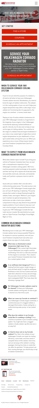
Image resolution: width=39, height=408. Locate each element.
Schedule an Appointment (19, 44)
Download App (12, 375)
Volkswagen (8, 380)
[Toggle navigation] (36, 3)
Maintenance (26, 380)
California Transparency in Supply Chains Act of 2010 (13, 389)
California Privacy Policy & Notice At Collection (12, 391)
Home (2, 380)
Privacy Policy (19, 384)
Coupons (19, 38)
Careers (3, 387)
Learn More (11, 363)
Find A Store (19, 31)
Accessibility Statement (12, 387)
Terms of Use (11, 384)
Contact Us (27, 384)
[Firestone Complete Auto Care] (8, 3)
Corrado (15, 380)
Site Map (3, 384)
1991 (20, 380)
